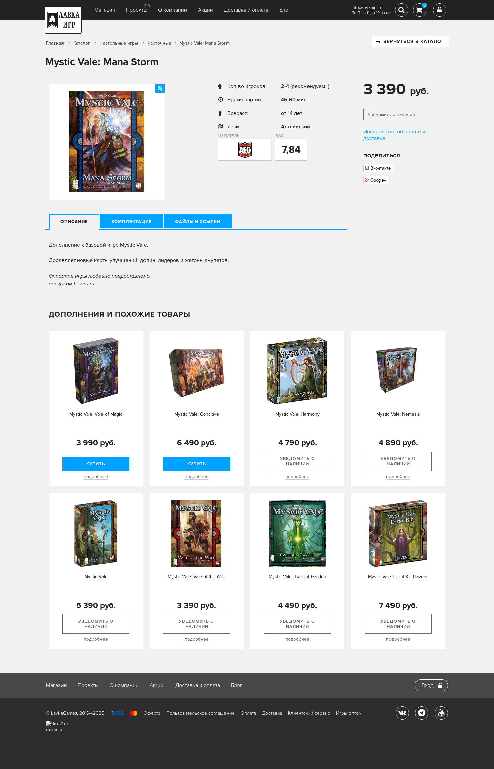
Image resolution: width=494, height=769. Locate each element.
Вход (428, 685)
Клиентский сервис (309, 713)
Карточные (159, 43)
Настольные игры (118, 43)
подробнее (96, 476)
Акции (205, 10)
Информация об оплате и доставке (394, 135)
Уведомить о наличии (391, 114)
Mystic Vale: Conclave (196, 414)
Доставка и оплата (246, 10)
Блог (285, 10)
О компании (172, 10)
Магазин (104, 10)
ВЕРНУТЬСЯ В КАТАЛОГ (413, 41)
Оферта (151, 713)
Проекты (136, 10)
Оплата (248, 713)
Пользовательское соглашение (200, 713)
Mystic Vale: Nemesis (398, 414)
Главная (55, 43)
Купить (95, 464)
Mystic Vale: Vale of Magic (95, 414)
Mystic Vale (96, 577)
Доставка (272, 713)
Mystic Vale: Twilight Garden (297, 577)
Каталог (81, 43)
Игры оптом (349, 713)
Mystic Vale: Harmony (297, 414)
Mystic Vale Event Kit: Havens (398, 577)
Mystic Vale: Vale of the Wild (196, 577)
